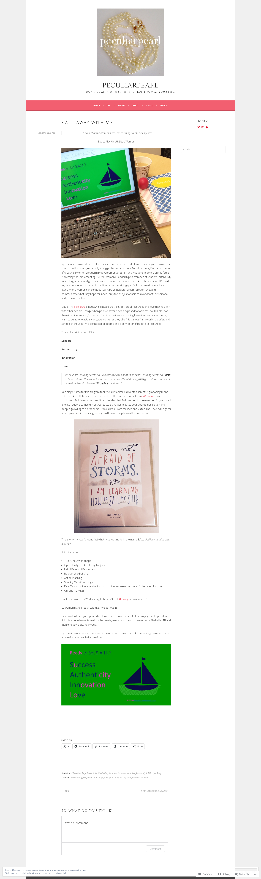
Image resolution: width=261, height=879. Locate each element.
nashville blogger (113, 777)
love (101, 777)
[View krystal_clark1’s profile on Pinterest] (206, 127)
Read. (135, 105)
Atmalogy (124, 599)
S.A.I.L (149, 105)
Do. (109, 105)
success (136, 777)
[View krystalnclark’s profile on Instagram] (202, 127)
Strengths (79, 306)
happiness (87, 773)
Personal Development (119, 773)
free (84, 777)
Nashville (102, 773)
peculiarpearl (130, 85)
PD (124, 777)
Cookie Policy (61, 873)
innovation (92, 777)
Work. (164, 105)
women (144, 777)
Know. (121, 105)
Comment (155, 848)
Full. (66, 791)
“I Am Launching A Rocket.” (154, 791)
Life (95, 773)
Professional (138, 773)
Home (96, 105)
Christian (76, 773)
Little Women (148, 396)
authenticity (75, 777)
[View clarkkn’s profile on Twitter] (198, 127)
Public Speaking (154, 773)
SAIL (129, 777)
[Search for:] (203, 149)
